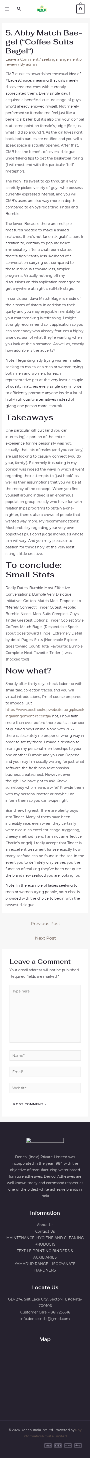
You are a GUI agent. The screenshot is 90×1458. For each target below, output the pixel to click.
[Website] (45, 1089)
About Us (45, 1225)
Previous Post (45, 923)
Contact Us (45, 1231)
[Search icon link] (19, 9)
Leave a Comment (22, 59)
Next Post (45, 938)
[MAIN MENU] (7, 9)
